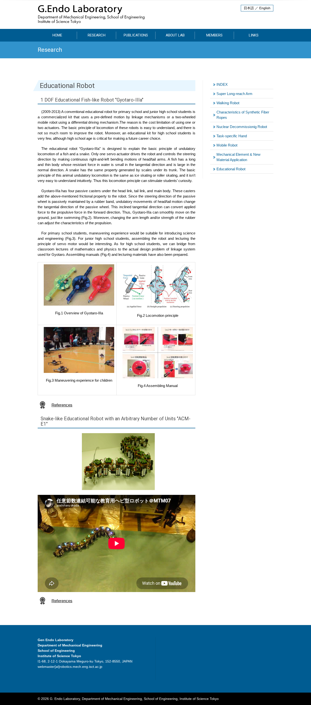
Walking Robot (227, 103)
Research (96, 35)
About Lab (175, 35)
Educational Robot (230, 169)
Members (214, 35)
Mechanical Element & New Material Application (238, 157)
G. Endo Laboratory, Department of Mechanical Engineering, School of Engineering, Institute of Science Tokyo (134, 699)
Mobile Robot (226, 145)
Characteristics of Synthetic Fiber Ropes (242, 115)
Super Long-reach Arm (234, 94)
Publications (136, 35)
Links (254, 35)
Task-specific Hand (231, 136)
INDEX (222, 84)
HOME (57, 35)
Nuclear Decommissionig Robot (241, 127)
